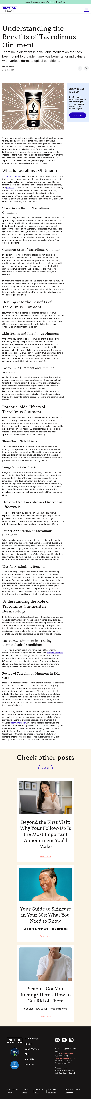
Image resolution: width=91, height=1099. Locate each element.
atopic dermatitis (55, 653)
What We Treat (32, 1049)
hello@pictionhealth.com (65, 1058)
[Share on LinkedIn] (80, 68)
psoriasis (10, 187)
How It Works (31, 1039)
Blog (27, 1054)
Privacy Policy (25, 1091)
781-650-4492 (67, 1053)
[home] (9, 9)
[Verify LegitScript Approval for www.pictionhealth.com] (15, 1051)
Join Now (78, 115)
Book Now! (60, 2)
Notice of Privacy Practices (72, 1091)
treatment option (18, 723)
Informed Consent (52, 1091)
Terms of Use (39, 1091)
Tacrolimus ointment (11, 176)
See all (45, 768)
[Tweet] (86, 68)
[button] (86, 9)
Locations (29, 1064)
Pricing (28, 1044)
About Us (29, 1059)
